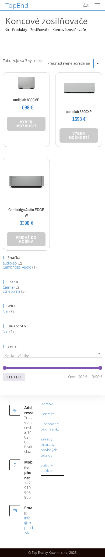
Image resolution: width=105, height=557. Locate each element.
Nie (5, 311)
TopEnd (17, 5)
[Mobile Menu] (95, 5)
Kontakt (47, 413)
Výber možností (26, 124)
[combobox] (52, 353)
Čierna (8, 287)
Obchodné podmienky (50, 426)
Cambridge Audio (17, 267)
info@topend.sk (28, 525)
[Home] (7, 29)
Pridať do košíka (26, 239)
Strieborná (11, 291)
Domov (47, 404)
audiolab (10, 263)
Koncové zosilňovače (69, 29)
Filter (13, 376)
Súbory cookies (47, 468)
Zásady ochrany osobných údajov (49, 447)
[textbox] (52, 355)
